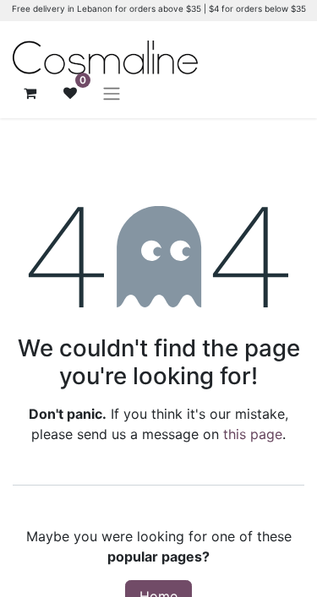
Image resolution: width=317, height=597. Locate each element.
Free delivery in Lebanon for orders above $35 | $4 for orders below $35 (159, 8)
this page (252, 434)
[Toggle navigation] (111, 92)
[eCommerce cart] (29, 93)
